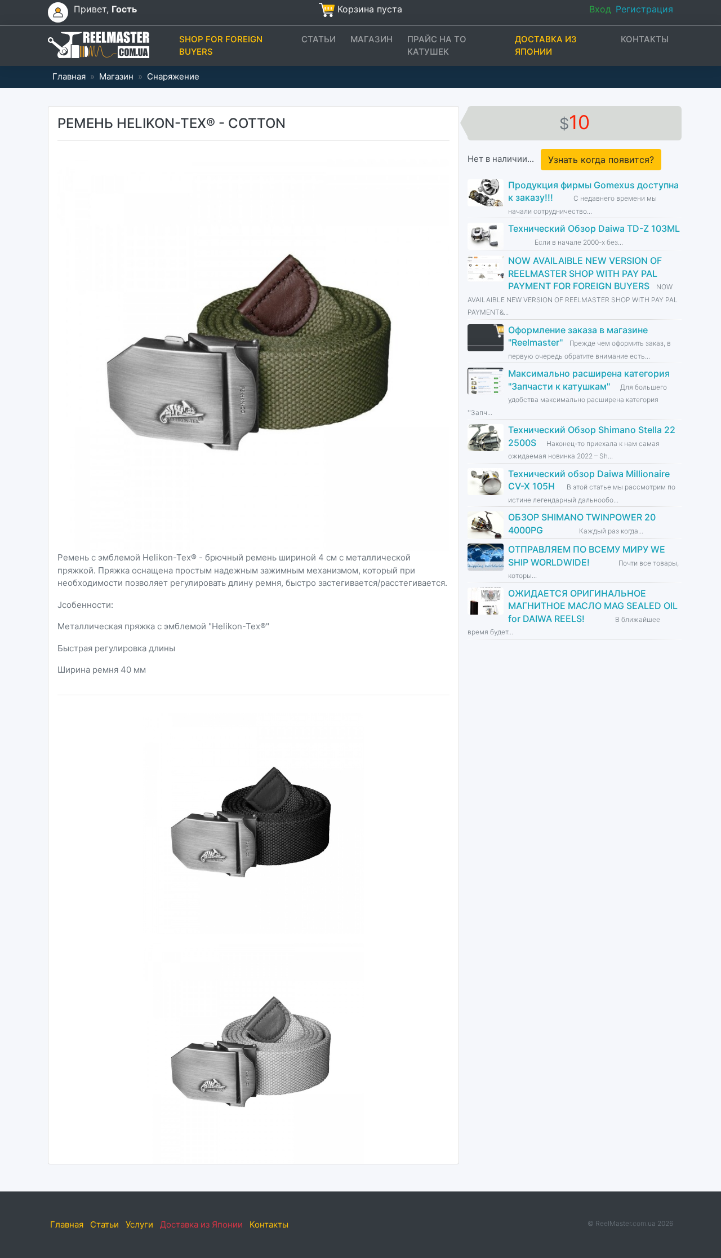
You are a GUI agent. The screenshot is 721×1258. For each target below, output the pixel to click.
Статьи (318, 39)
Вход (600, 9)
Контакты (645, 39)
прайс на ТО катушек (436, 46)
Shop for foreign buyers (220, 46)
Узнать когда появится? (601, 159)
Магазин (371, 39)
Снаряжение (173, 76)
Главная (69, 76)
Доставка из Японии (546, 46)
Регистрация (644, 9)
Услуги (139, 1224)
